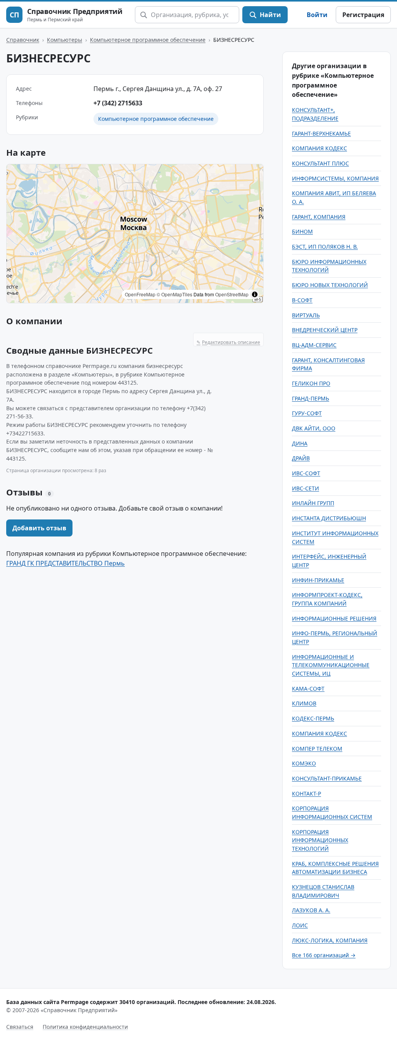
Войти (317, 14)
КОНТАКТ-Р (306, 793)
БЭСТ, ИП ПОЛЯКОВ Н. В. (325, 246)
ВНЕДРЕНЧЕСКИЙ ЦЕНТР (324, 330)
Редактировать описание (228, 342)
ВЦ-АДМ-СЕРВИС (314, 345)
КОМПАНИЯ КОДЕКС (319, 148)
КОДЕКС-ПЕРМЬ (313, 718)
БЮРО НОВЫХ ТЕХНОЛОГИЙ (330, 285)
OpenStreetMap (232, 294)
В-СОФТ (302, 300)
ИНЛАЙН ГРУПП (313, 503)
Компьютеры (64, 39)
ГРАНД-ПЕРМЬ (310, 398)
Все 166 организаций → (324, 955)
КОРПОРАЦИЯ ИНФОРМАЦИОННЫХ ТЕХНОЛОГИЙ (320, 840)
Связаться (19, 1026)
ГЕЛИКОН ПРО (311, 383)
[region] (135, 233)
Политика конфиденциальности (85, 1026)
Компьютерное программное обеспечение (147, 39)
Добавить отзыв (39, 528)
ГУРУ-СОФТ (307, 413)
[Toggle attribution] (254, 294)
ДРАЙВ (301, 458)
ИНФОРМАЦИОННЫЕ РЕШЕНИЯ (334, 618)
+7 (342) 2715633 (117, 103)
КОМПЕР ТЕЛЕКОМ (317, 748)
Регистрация (363, 14)
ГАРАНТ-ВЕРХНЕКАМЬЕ (321, 133)
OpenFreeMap (140, 294)
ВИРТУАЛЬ (306, 315)
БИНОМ (302, 231)
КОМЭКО (304, 763)
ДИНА (299, 443)
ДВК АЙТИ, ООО (313, 428)
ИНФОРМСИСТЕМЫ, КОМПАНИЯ (335, 178)
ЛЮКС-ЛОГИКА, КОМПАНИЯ (330, 940)
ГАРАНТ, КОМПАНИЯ (318, 216)
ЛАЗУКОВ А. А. (311, 910)
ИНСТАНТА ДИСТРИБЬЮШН (329, 518)
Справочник (22, 39)
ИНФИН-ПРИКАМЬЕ (318, 580)
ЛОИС (300, 925)
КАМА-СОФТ (308, 688)
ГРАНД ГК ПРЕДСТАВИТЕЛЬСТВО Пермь (65, 563)
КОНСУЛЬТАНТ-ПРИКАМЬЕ (327, 778)
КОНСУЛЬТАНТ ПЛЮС (320, 163)
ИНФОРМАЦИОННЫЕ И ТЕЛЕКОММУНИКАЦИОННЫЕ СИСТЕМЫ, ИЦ (330, 665)
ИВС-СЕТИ (305, 488)
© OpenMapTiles (174, 294)
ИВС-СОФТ (306, 473)
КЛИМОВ (304, 703)
